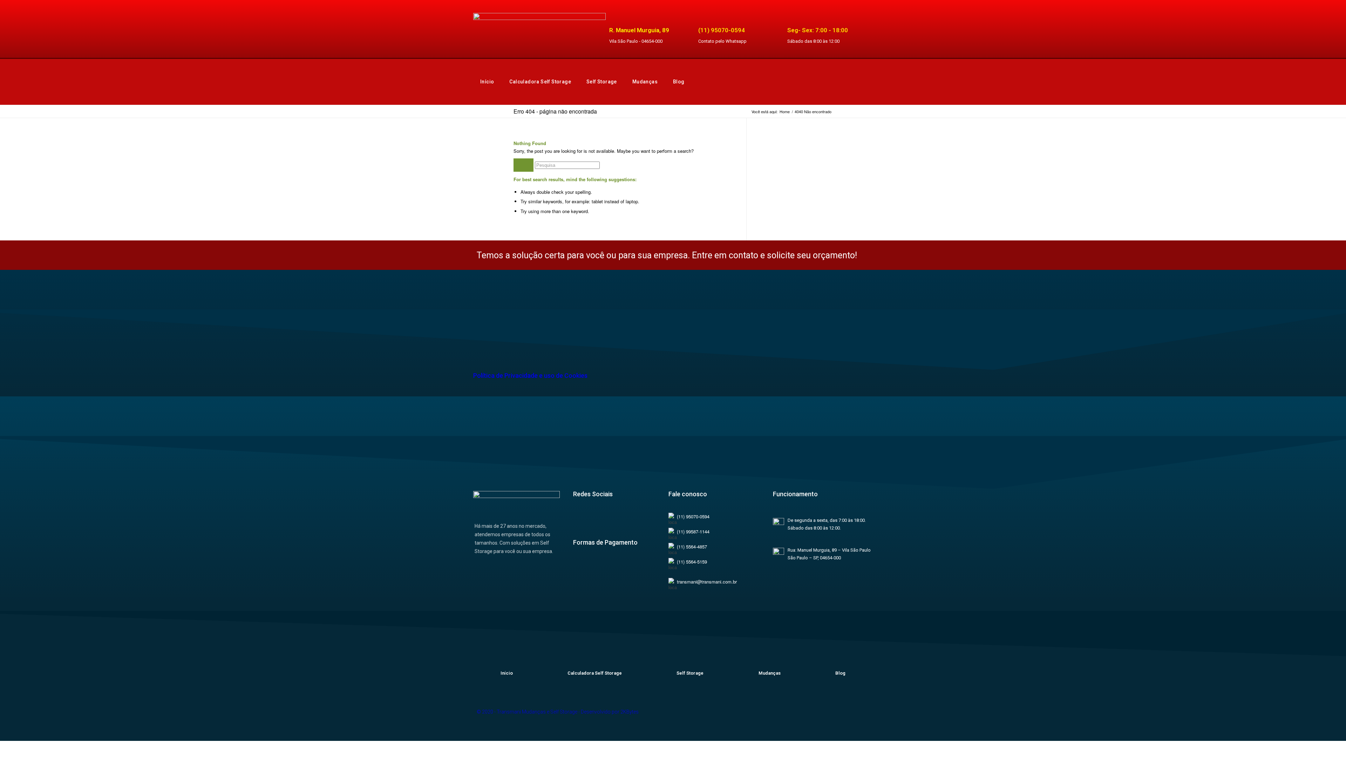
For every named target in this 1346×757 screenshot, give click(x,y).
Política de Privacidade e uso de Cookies (530, 375)
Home (785, 111)
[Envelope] (860, 718)
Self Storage (601, 81)
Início (487, 81)
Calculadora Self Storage (540, 81)
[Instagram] (602, 521)
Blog (679, 81)
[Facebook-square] (782, 718)
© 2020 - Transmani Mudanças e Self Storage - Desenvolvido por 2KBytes (558, 712)
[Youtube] (623, 521)
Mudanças (645, 81)
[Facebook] (582, 521)
